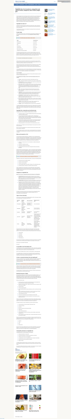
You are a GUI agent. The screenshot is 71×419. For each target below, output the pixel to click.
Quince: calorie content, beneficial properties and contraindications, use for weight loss (51, 17)
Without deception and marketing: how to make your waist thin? (51, 10)
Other (39, 4)
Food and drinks (22, 4)
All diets (17, 4)
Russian (1, 418)
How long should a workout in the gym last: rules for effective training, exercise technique (51, 21)
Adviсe (26, 4)
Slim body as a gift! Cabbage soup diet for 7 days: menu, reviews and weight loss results (51, 30)
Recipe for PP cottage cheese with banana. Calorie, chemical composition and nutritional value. (52, 26)
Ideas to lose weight (20, 1)
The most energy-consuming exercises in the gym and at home (51, 34)
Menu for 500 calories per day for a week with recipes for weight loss (51, 14)
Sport (36, 4)
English (55, 1)
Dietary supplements (31, 4)
